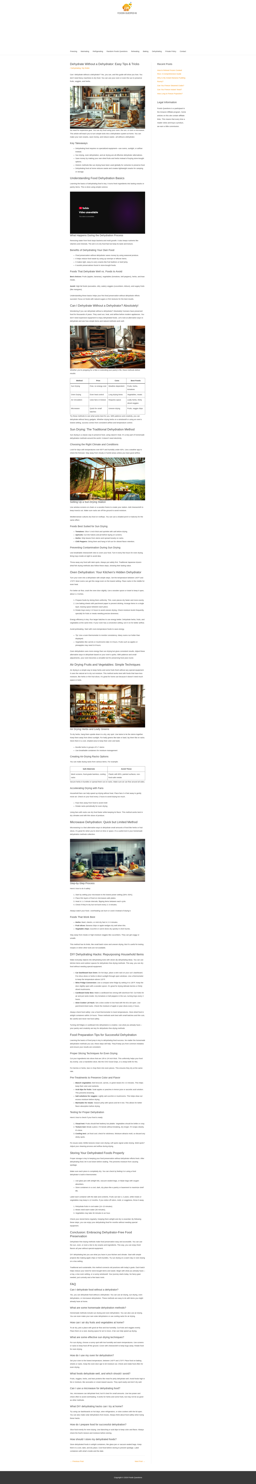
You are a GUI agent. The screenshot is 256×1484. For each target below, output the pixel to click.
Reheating (135, 51)
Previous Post (77, 1461)
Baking (145, 51)
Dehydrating (157, 51)
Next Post (140, 1461)
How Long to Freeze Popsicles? (170, 94)
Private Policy (170, 51)
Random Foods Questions (117, 51)
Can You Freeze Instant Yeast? (169, 90)
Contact (183, 51)
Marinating (85, 51)
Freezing (73, 51)
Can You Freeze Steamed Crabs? (170, 86)
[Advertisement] (128, 33)
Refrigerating (98, 51)
